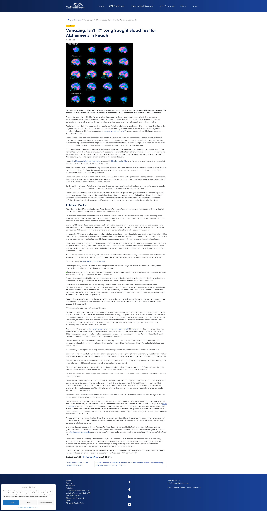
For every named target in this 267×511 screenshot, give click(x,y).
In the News (76, 20)
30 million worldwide (119, 161)
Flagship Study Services (142, 6)
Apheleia (69, 488)
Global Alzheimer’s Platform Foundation (75, 5)
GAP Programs (167, 6)
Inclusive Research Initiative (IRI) (78, 493)
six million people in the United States (86, 161)
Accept (11, 503)
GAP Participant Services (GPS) (78, 490)
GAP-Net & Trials (116, 6)
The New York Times (90, 457)
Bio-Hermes (70, 485)
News (194, 6)
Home (101, 6)
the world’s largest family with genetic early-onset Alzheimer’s (113, 329)
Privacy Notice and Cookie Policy (27, 507)
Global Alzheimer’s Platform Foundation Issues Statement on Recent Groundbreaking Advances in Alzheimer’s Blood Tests (129, 464)
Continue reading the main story (92, 261)
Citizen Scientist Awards (75, 498)
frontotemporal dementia (80, 432)
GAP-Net (69, 483)
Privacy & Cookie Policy (75, 503)
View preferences (45, 503)
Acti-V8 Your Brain (73, 495)
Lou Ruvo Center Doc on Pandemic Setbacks (77, 464)
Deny (28, 503)
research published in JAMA (115, 131)
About (183, 6)
